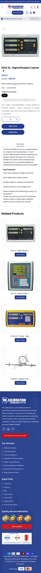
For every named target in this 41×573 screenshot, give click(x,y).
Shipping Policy (8, 501)
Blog (5, 490)
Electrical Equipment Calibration (14, 465)
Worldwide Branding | (21, 559)
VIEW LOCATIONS (34, 18)
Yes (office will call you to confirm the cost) (19, 100)
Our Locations (8, 494)
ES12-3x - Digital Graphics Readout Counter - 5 (20, 293)
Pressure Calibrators (10, 455)
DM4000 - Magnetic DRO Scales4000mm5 (20, 379)
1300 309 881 (27, 13)
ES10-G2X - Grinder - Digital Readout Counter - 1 (20, 336)
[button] (9, 13)
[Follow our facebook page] (4, 429)
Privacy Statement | (21, 561)
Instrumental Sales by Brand (15, 435)
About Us (7, 487)
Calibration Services (10, 448)
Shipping (15, 83)
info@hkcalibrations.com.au (13, 19)
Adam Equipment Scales (11, 472)
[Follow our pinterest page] (13, 429)
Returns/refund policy (11, 504)
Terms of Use (8, 497)
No (5, 95)
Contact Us (7, 483)
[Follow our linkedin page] (8, 429)
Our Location (17, 526)
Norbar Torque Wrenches (12, 462)
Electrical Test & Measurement (13, 469)
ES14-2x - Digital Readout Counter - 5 (20, 250)
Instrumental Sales (10, 451)
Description (20, 144)
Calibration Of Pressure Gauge (13, 458)
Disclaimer (20, 564)
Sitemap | (32, 561)
